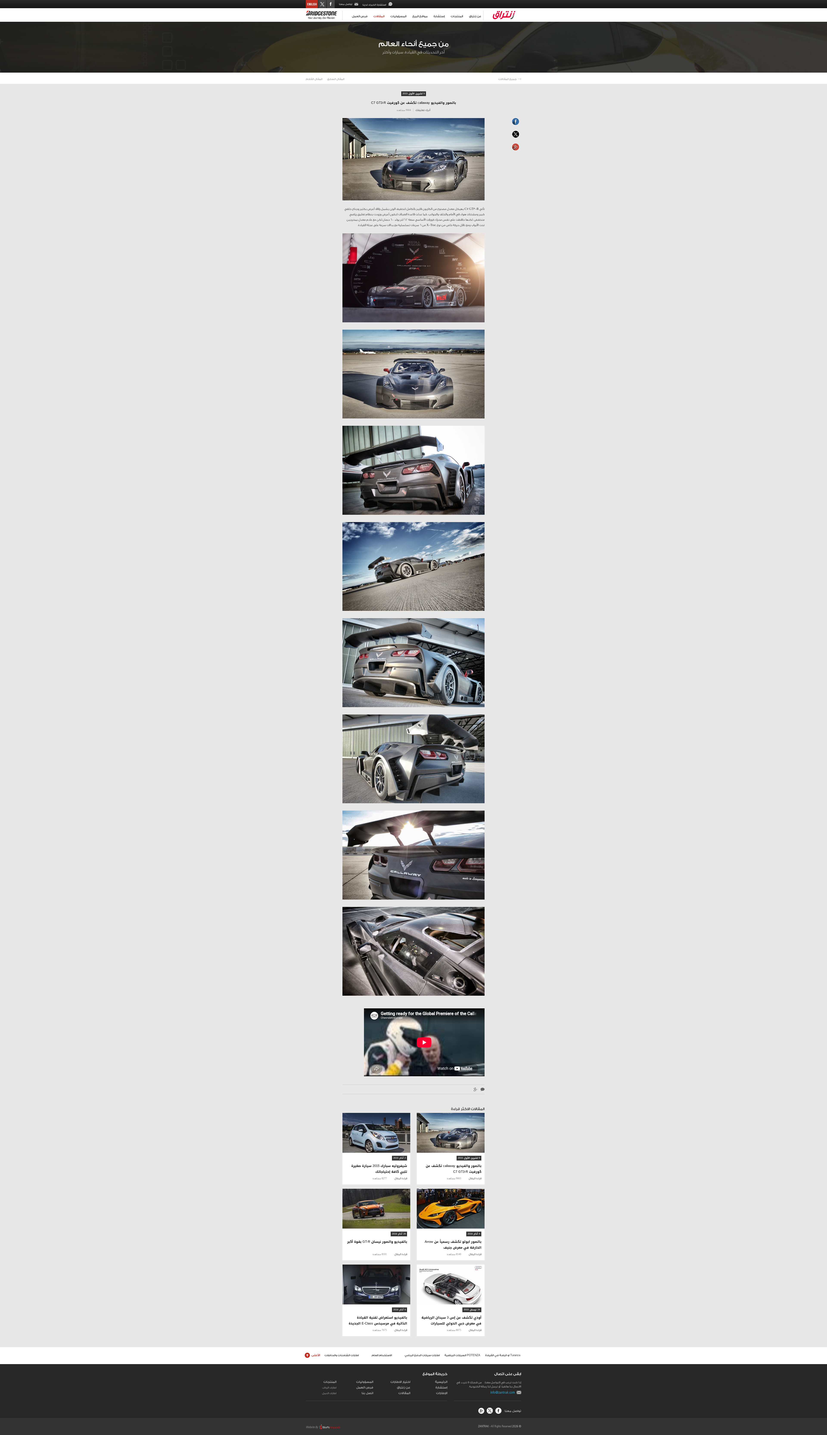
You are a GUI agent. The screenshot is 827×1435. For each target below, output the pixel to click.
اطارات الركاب (329, 1387)
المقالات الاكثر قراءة (468, 1109)
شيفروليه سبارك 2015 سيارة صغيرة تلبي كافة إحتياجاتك (379, 1169)
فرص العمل (359, 16)
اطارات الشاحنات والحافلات (342, 1355)
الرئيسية (441, 1382)
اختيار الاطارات (400, 1382)
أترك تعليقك (422, 110)
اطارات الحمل (329, 1393)
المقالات (378, 16)
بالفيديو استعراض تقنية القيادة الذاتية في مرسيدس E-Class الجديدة (378, 1320)
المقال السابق (335, 79)
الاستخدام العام (382, 1355)
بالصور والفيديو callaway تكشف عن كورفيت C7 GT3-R (453, 1169)
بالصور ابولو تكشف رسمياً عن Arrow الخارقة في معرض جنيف (453, 1245)
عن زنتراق (475, 16)
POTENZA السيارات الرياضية (462, 1355)
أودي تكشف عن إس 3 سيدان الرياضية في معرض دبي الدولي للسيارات (451, 1320)
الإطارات (441, 1393)
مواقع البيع (419, 16)
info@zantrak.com (503, 1392)
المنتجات (457, 16)
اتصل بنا (367, 1393)
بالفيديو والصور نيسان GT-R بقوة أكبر (377, 1242)
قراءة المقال (475, 1178)
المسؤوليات (398, 16)
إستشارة (439, 16)
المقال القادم (314, 79)
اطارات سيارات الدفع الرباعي (422, 1355)
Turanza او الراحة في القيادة (502, 1355)
